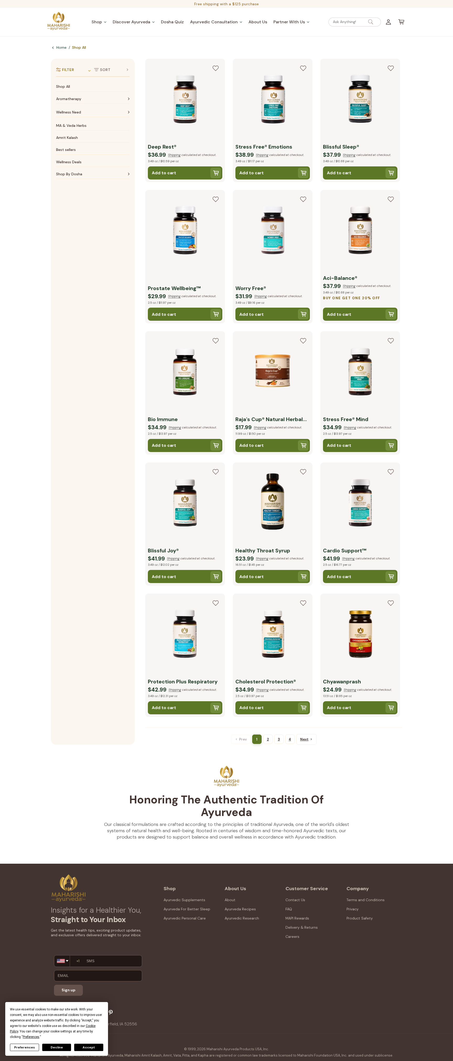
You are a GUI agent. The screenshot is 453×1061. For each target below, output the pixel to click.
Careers (292, 936)
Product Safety (360, 918)
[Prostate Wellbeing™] (185, 231)
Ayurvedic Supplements (184, 899)
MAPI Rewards (297, 918)
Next (304, 739)
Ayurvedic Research (242, 918)
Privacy (353, 909)
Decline (57, 1047)
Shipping (174, 155)
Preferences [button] (31, 1037)
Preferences (24, 1047)
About (230, 899)
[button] (98, 22)
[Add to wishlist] (215, 68)
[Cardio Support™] (360, 504)
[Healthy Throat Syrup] (272, 504)
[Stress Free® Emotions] (272, 100)
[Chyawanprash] (360, 635)
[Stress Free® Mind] (360, 372)
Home (61, 47)
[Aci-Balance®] (360, 231)
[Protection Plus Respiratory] (185, 635)
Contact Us (295, 899)
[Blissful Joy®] (185, 504)
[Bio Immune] (185, 372)
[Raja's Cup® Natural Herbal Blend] (272, 372)
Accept (89, 1047)
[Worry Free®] (272, 231)
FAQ (288, 909)
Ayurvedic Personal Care (185, 918)
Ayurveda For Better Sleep (187, 909)
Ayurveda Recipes (240, 909)
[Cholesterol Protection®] (272, 635)
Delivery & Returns (301, 927)
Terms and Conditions (366, 899)
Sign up (69, 990)
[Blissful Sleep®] (360, 100)
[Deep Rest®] (185, 100)
